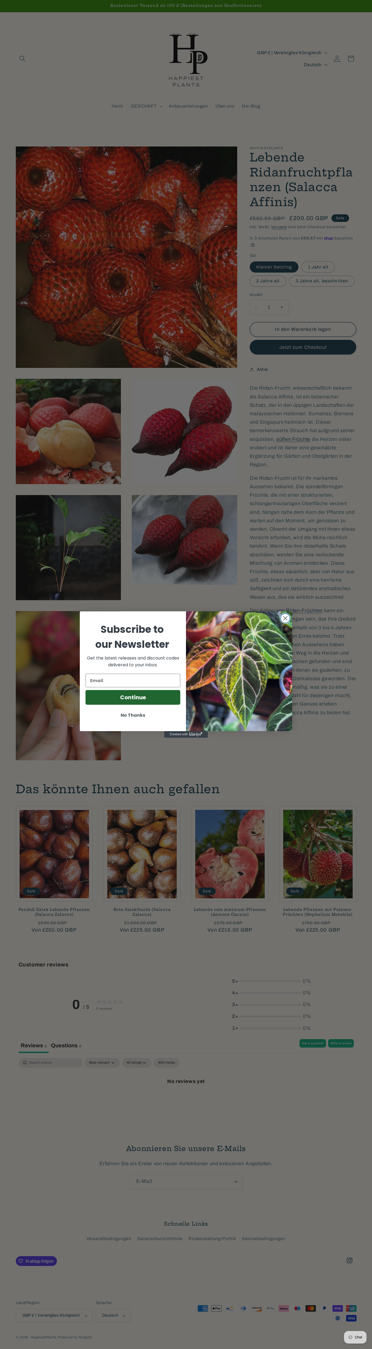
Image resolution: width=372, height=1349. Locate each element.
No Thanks (133, 715)
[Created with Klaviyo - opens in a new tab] (186, 734)
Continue (133, 697)
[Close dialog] (285, 618)
